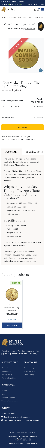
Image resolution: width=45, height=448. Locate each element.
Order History (29, 374)
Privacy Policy (6, 374)
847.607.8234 (6, 1)
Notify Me (22, 127)
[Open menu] (42, 9)
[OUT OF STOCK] (26, 55)
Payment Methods (8, 397)
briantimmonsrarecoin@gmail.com (17, 417)
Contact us (30, 28)
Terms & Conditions (8, 378)
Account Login (29, 368)
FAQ (3, 394)
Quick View (12, 320)
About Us (4, 390)
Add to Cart (12, 326)
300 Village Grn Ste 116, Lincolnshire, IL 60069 (21, 420)
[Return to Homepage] (8, 9)
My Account (6, 371)
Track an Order (30, 371)
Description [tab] (12, 151)
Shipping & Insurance (9, 401)
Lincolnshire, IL (19, 1)
